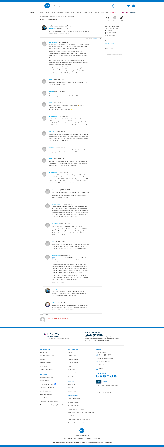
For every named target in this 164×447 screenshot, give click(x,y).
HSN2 (69, 366)
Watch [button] (31, 6)
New (102, 12)
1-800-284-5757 (105, 355)
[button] (133, 9)
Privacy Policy (44, 380)
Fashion (41, 12)
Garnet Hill (88, 438)
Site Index (71, 376)
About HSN (43, 352)
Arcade (70, 387)
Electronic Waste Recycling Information (52, 405)
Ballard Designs (72, 438)
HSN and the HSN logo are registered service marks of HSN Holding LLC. (82, 442)
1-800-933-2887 (105, 361)
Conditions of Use (45, 391)
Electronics (59, 12)
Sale (107, 12)
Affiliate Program (45, 362)
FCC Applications (73, 405)
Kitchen (79, 12)
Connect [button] (39, 6)
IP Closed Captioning (46, 394)
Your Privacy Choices (46, 384)
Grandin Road (96, 438)
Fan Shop (96, 12)
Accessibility (44, 398)
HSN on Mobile (72, 356)
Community (71, 384)
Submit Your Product (46, 369)
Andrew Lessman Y (110, 43)
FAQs (101, 369)
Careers (42, 359)
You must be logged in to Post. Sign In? (58, 318)
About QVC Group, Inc (47, 356)
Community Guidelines (47, 387)
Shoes (47, 12)
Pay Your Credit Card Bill (103, 392)
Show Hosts (43, 366)
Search (112, 5)
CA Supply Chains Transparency (49, 401)
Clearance (113, 12)
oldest (100, 38)
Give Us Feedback (73, 402)
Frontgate (80, 438)
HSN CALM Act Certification (76, 409)
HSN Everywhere (73, 373)
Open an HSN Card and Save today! (107, 385)
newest (95, 38)
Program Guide (73, 359)
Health (85, 12)
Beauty (67, 12)
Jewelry (73, 12)
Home (53, 12)
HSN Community (44, 16)
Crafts (90, 12)
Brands (70, 352)
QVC (65, 438)
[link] (133, 7)
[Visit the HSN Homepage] (47, 8)
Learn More (99, 389)
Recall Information (74, 398)
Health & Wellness (53, 16)
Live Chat (103, 365)
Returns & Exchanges (46, 377)
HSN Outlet (71, 369)
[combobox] (82, 6)
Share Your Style (73, 391)
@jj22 (53, 258)
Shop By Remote (73, 362)
